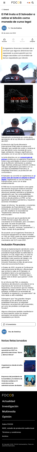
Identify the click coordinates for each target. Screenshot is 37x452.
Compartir (32, 41)
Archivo (5, 436)
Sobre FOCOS (7, 424)
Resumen (22, 41)
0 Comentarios (11, 324)
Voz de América (16, 28)
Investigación (10, 406)
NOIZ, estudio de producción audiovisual (18, 428)
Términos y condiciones (11, 432)
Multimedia (9, 411)
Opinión (6, 416)
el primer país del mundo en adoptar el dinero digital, (18, 177)
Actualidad (8, 401)
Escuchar (4, 41)
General (6, 9)
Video (13, 41)
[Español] (29, 2)
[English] (28, 2)
